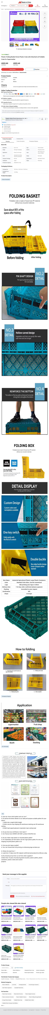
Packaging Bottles (22, 984)
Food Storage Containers (34, 984)
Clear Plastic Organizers (7, 987)
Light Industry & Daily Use (9, 9)
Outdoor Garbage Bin (40, 970)
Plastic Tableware (5, 984)
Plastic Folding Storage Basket (35, 997)
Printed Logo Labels (40, 972)
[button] (43, 141)
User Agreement (31, 1009)
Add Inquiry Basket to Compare (25, 49)
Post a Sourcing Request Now (38, 896)
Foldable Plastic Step (18, 1000)
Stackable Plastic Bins (18, 987)
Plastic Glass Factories (6, 993)
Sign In (3, 133)
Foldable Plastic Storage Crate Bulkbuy (10, 1003)
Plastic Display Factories (30, 993)
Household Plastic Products (20, 9)
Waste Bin (15, 972)
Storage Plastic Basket (6, 1000)
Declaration (38, 1009)
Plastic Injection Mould (28, 972)
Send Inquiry (13, 69)
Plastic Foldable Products (21, 997)
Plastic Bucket (4, 972)
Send (12, 896)
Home (2, 9)
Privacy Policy (43, 1009)
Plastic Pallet (3, 970)
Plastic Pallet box (16, 970)
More (2, 1005)
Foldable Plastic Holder (29, 1000)
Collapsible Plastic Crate (29, 970)
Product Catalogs (19, 967)
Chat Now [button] (37, 69)
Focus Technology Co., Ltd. (16, 1009)
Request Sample (23, 72)
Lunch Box (14, 984)
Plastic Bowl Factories (18, 993)
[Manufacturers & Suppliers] (24, 2)
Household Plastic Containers (31, 9)
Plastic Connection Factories (8, 997)
